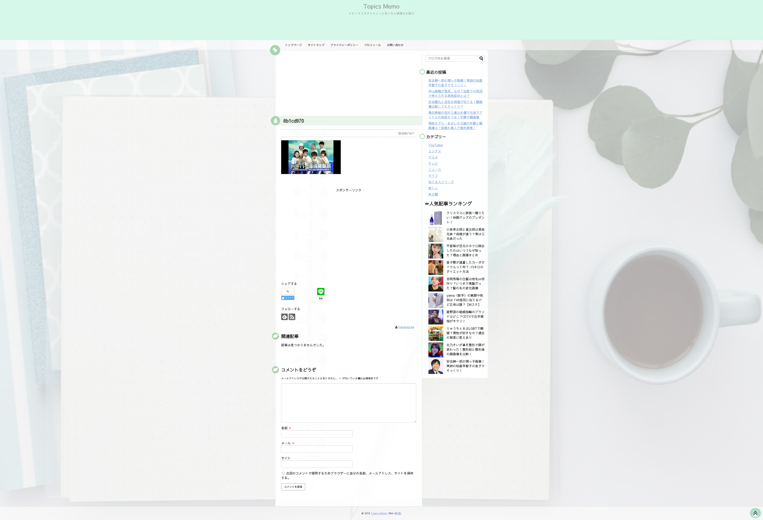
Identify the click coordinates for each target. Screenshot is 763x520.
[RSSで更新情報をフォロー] (292, 317)
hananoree (406, 327)
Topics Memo (381, 6)
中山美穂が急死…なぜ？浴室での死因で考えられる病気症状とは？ (455, 93)
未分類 (433, 194)
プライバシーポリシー (344, 45)
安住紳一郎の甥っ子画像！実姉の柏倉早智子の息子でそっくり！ (455, 82)
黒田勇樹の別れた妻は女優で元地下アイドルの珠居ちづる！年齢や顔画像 (455, 114)
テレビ (433, 163)
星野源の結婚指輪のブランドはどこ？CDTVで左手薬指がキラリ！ (465, 316)
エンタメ (434, 151)
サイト (286, 458)
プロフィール (372, 45)
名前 (286, 428)
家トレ (433, 188)
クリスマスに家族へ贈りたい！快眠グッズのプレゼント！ (465, 217)
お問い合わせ (395, 45)
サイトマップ (316, 45)
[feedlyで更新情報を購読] (284, 317)
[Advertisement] (348, 82)
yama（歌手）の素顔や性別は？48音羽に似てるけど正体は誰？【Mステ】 (464, 300)
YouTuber (435, 145)
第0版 (397, 513)
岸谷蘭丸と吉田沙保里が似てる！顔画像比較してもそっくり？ (455, 104)
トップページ (293, 45)
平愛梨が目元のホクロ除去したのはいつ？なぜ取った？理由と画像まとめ (465, 250)
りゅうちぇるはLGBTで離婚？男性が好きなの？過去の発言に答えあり (465, 333)
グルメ (433, 157)
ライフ (433, 175)
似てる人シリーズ (441, 182)
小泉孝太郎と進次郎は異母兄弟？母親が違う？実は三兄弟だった (465, 234)
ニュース (434, 169)
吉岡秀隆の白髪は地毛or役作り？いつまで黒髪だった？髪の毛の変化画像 (465, 283)
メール (288, 443)
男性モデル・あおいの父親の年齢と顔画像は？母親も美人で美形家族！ (455, 125)
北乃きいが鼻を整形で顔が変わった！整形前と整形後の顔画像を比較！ (465, 349)
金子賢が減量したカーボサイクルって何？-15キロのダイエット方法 (465, 267)
